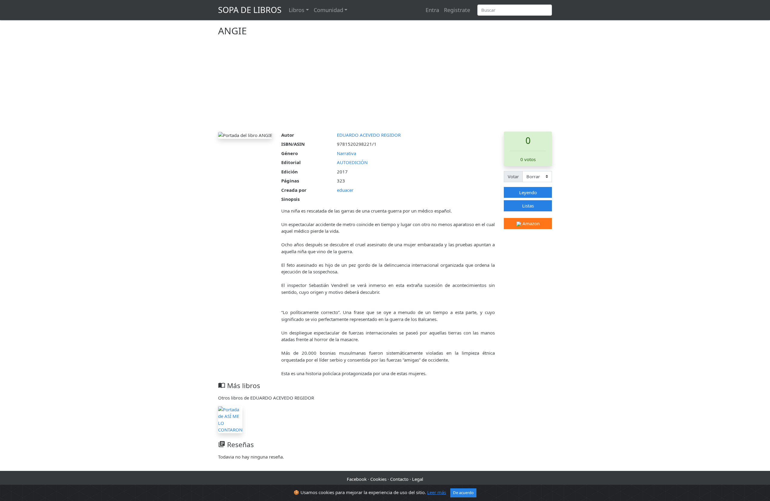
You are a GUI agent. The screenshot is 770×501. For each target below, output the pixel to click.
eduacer (345, 190)
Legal (417, 479)
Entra (432, 10)
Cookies (378, 479)
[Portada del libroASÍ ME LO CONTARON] (230, 419)
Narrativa (346, 153)
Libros (296, 10)
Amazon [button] (530, 223)
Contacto (399, 479)
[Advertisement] (385, 86)
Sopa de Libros (250, 9)
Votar (513, 176)
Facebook (357, 479)
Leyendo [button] (528, 192)
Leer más (436, 492)
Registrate (457, 10)
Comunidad (328, 10)
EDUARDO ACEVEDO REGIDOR (369, 135)
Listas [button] (528, 206)
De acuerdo (463, 492)
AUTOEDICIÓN (352, 162)
